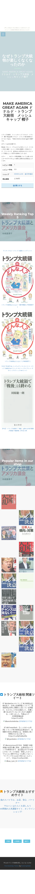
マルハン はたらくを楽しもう (17, 805)
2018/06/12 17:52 (25, 721)
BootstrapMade (26, 866)
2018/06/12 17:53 (23, 739)
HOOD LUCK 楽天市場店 (23, 174)
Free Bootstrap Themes (11, 866)
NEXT (26, 841)
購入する (18, 185)
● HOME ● (17, 841)
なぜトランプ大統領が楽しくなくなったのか (17, 60)
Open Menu (3, 34)
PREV (8, 841)
